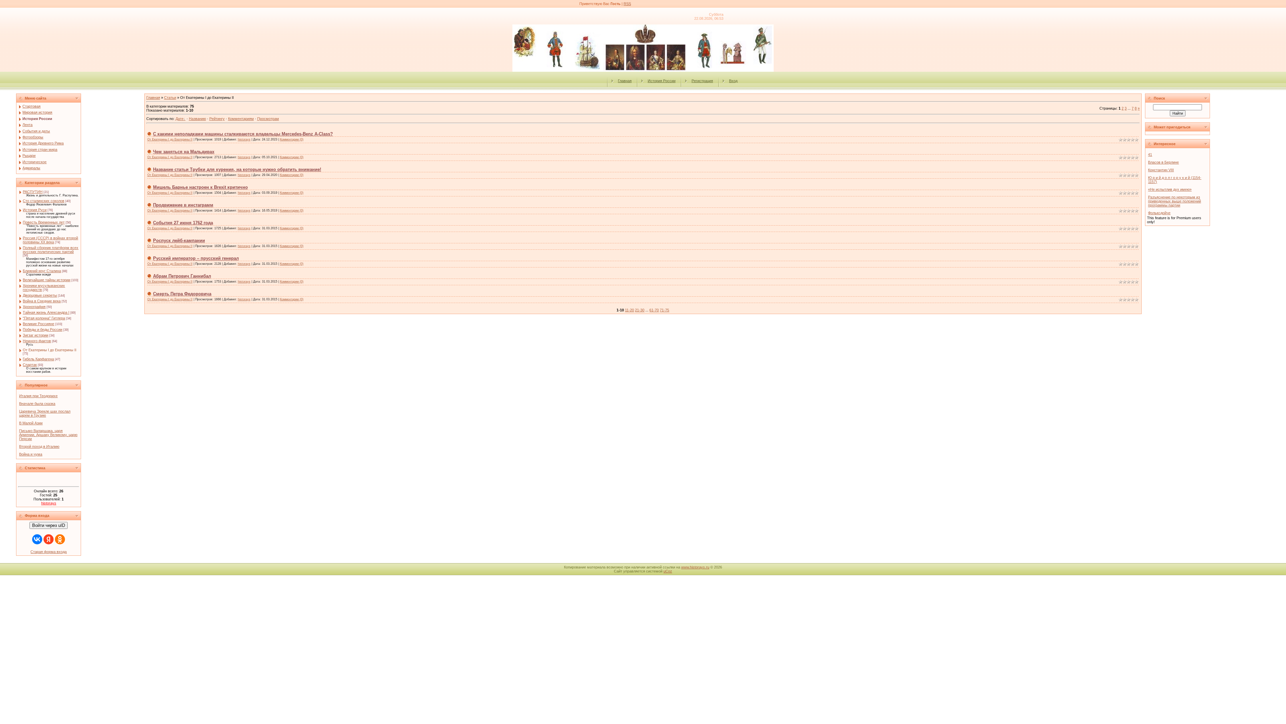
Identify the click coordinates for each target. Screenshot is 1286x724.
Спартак (30, 365)
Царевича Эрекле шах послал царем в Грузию (44, 413)
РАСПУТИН (33, 192)
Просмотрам (268, 119)
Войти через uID (48, 525)
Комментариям (241, 119)
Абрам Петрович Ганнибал (182, 276)
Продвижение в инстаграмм (183, 204)
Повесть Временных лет (44, 222)
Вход (733, 81)
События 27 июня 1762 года (183, 222)
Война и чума (30, 454)
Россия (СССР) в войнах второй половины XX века (50, 240)
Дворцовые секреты (40, 295)
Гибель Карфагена (38, 359)
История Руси (35, 210)
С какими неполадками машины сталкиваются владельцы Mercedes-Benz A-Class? (243, 133)
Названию (197, 119)
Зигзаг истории (35, 335)
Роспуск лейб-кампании (179, 240)
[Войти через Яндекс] (49, 539)
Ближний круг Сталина (42, 271)
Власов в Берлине (1163, 162)
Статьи (170, 98)
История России (661, 81)
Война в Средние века (42, 301)
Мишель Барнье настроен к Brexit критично (200, 187)
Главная (625, 81)
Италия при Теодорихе (38, 396)
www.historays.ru (695, 567)
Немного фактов (37, 341)
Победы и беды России (42, 329)
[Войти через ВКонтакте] (37, 539)
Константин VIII (1161, 170)
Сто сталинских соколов (43, 201)
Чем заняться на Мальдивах (183, 151)
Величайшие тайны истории (46, 280)
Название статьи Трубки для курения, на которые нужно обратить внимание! (237, 169)
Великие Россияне (38, 324)
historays (48, 503)
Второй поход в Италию (39, 446)
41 (1150, 155)
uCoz (667, 571)
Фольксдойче (1159, 213)
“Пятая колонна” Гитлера (44, 318)
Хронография (34, 307)
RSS (627, 4)
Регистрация (702, 81)
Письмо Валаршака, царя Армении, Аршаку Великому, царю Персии (48, 435)
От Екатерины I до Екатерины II (49, 350)
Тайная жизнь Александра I (46, 312)
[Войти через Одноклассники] (60, 539)
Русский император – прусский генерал (196, 258)
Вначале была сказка (37, 404)
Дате (179, 119)
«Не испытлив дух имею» (1170, 189)
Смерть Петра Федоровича (182, 293)
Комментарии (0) (291, 139)
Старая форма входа (48, 552)
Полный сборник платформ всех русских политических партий (50, 250)
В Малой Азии (31, 423)
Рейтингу (217, 119)
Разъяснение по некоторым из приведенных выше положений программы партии (1174, 201)
